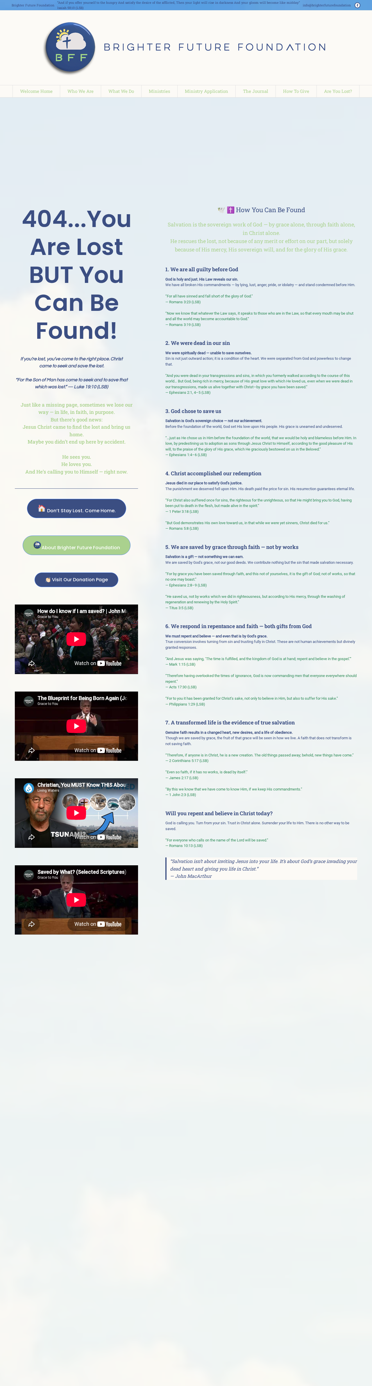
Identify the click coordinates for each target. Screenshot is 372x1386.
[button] (355, 1361)
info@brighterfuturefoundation (327, 5)
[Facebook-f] (357, 5)
